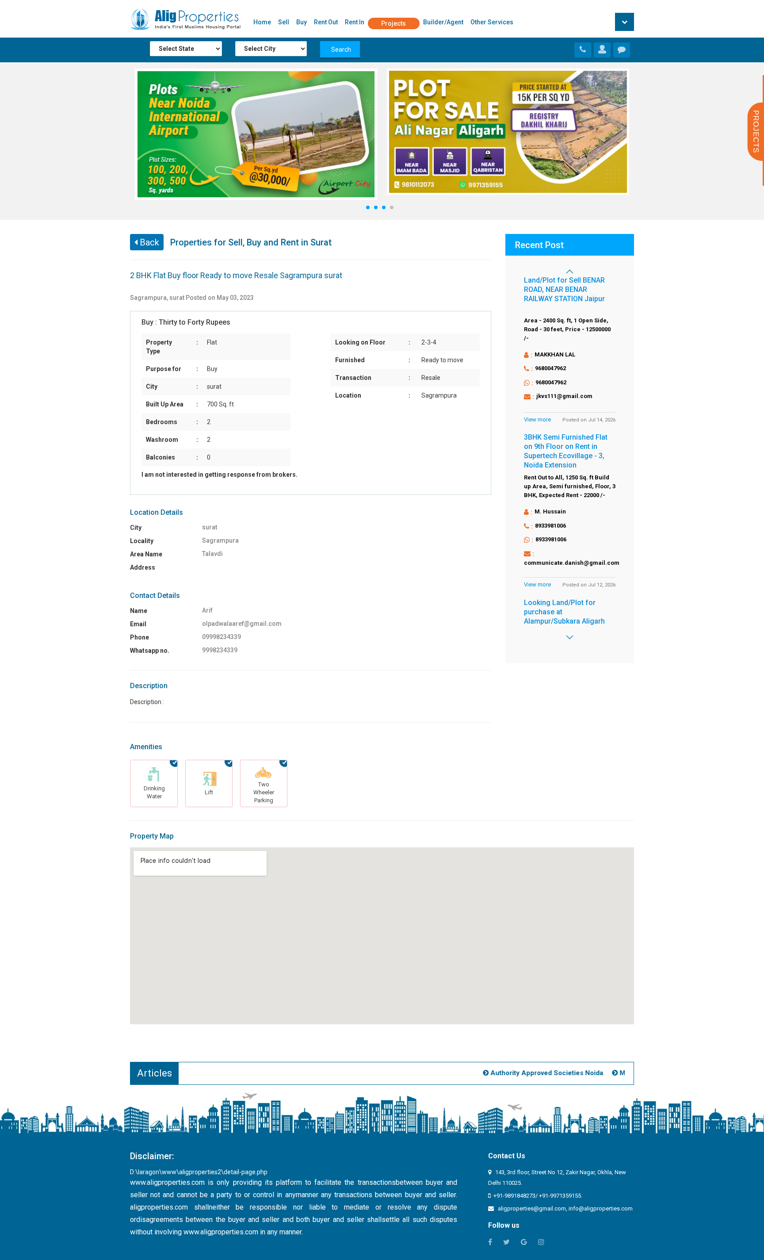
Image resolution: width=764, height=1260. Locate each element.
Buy (301, 22)
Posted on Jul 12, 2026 (588, 585)
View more (537, 419)
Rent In (354, 22)
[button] (624, 22)
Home (262, 22)
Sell (283, 22)
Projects (393, 23)
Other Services (491, 22)
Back (148, 242)
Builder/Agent (443, 22)
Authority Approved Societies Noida (534, 1073)
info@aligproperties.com (601, 1208)
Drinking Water (154, 792)
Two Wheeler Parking (263, 792)
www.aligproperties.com (167, 1182)
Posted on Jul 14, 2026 (588, 420)
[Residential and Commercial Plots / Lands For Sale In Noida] (602, 50)
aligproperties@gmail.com (532, 1208)
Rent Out (326, 22)
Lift (209, 792)
